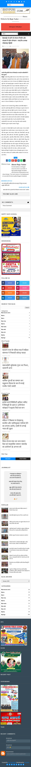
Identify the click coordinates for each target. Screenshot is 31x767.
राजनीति (4, 329)
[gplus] (11, 1)
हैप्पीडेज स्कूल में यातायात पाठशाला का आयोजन (18, 535)
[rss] (16, 1)
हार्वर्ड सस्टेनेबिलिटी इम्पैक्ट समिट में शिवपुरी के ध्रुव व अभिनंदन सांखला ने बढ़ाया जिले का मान (14, 405)
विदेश (4, 335)
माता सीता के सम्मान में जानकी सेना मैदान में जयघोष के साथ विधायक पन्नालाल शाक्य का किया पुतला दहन (19, 550)
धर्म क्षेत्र (4, 321)
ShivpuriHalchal (9, 751)
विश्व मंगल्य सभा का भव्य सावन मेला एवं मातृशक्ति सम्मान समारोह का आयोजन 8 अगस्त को (14, 444)
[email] (19, 1)
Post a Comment (7, 205)
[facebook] (9, 1)
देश (3, 318)
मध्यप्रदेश (4, 326)
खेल (3, 315)
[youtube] (22, 1)
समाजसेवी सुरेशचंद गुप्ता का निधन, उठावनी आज (18, 515)
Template (26, 762)
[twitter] (6, 1)
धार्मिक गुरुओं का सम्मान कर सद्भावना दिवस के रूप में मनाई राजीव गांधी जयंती (13, 383)
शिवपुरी (4, 337)
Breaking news (6, 312)
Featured (23, 458)
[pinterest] (24, 1)
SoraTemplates (12, 762)
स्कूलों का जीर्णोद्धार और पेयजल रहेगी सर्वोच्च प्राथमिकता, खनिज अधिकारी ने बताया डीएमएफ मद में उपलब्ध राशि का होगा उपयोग (19, 570)
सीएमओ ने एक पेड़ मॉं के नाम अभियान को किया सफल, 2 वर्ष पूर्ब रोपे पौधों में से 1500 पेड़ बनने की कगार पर (19, 557)
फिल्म (4, 323)
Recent (8, 458)
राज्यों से (4, 332)
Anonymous (9, 738)
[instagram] (14, 1)
